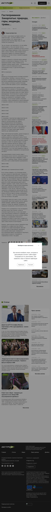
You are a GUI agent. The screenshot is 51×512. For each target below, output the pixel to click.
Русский (30, 264)
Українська (21, 264)
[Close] (38, 245)
